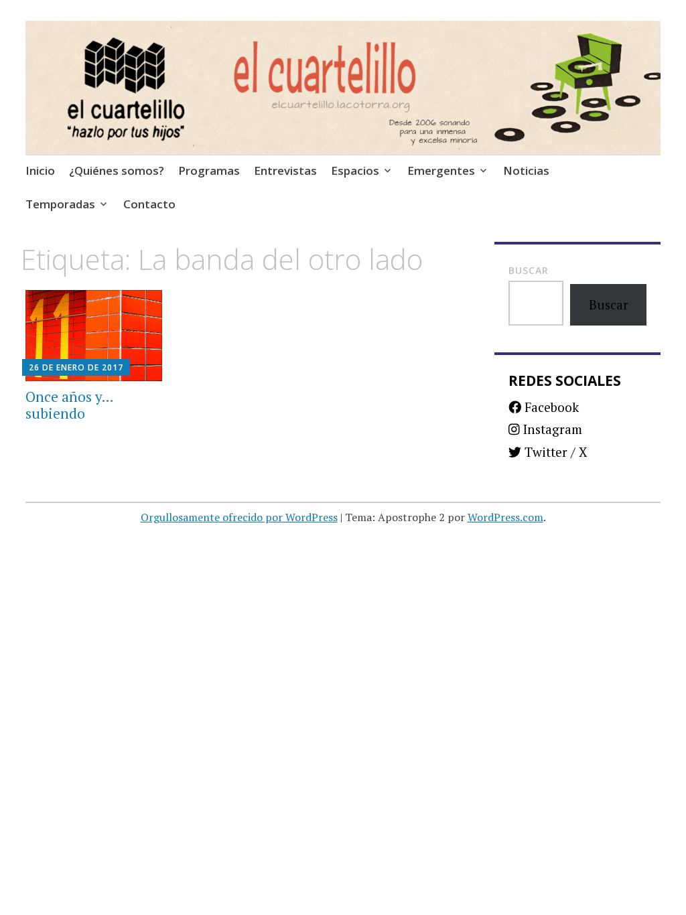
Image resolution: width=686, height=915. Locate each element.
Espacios (355, 170)
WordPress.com (505, 517)
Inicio (40, 170)
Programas (209, 170)
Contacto (149, 204)
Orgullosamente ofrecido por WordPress (239, 517)
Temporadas (60, 204)
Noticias (526, 170)
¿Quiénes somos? (116, 170)
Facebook (550, 407)
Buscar (528, 270)
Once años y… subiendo (69, 405)
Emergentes (441, 170)
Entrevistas (285, 170)
